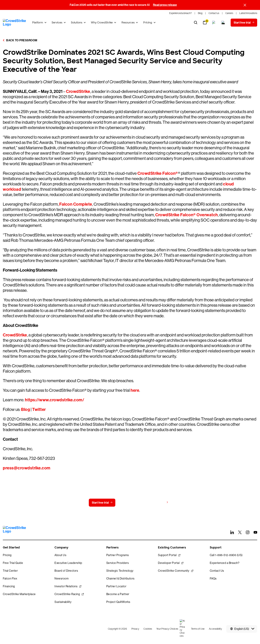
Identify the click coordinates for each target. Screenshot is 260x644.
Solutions (76, 22)
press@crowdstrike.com (26, 467)
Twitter (39, 409)
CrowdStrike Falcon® (157, 173)
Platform (37, 22)
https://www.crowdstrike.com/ (54, 399)
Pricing (147, 22)
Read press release (165, 5)
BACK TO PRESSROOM (21, 40)
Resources (128, 22)
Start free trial (100, 502)
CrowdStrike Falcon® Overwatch (186, 214)
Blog (25, 409)
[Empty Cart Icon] (223, 22)
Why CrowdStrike (102, 22)
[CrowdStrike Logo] (15, 22)
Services (57, 22)
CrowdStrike (78, 91)
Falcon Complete (75, 204)
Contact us (129, 502)
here (135, 390)
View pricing (157, 502)
